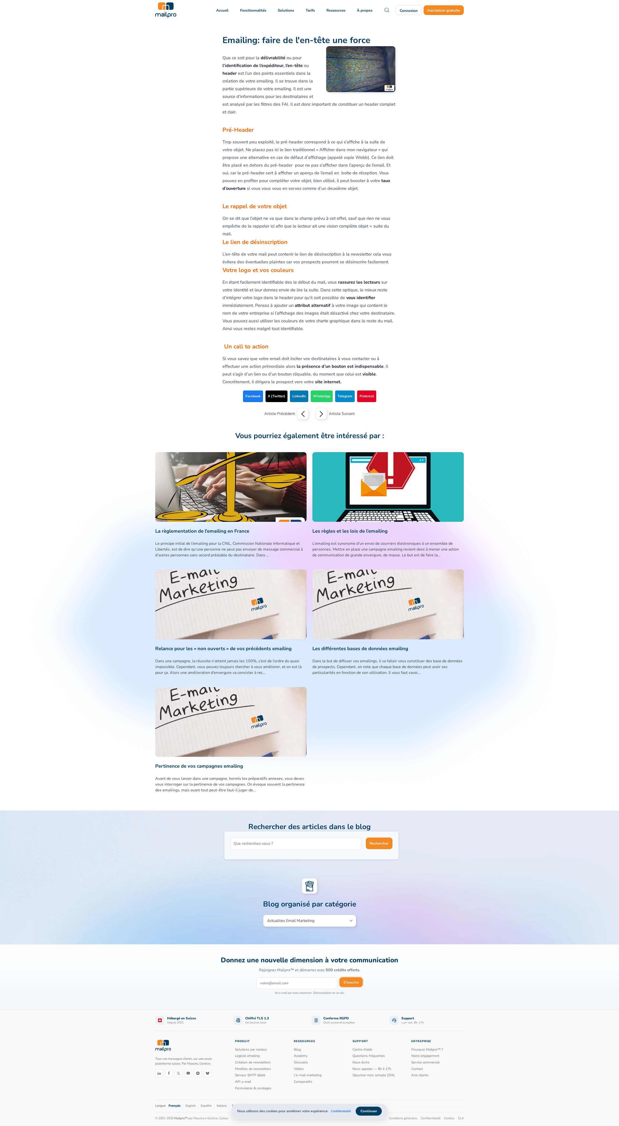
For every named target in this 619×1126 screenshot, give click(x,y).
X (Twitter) (276, 396)
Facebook (253, 396)
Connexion (409, 10)
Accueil (222, 10)
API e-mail (243, 1081)
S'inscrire (351, 982)
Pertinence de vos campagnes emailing (199, 766)
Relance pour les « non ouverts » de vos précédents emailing (223, 648)
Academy (301, 1055)
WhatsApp (321, 396)
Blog (297, 1049)
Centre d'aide (362, 1049)
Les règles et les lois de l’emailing (350, 531)
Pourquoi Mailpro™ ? (427, 1049)
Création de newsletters (253, 1062)
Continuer (369, 1111)
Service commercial (425, 1062)
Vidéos (299, 1069)
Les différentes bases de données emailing (360, 648)
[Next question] (321, 413)
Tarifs (310, 10)
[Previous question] (303, 413)
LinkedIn (299, 396)
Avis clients (419, 1075)
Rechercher (379, 843)
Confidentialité (341, 1111)
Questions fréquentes (369, 1055)
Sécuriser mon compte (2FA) (374, 1075)
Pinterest (367, 396)
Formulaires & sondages (253, 1088)
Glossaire (301, 1062)
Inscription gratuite (443, 10)
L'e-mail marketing (308, 1075)
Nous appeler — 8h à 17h (372, 1069)
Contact (417, 1069)
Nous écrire (361, 1062)
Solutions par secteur (251, 1049)
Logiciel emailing (247, 1055)
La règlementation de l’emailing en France (202, 531)
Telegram (345, 396)
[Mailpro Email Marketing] (163, 1045)
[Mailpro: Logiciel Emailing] (165, 10)
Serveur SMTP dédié (250, 1075)
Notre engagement (425, 1055)
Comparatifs (303, 1081)
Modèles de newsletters (253, 1069)
